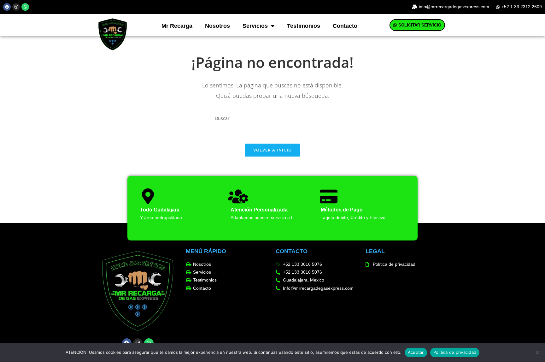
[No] (537, 352)
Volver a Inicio (272, 150)
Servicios (255, 26)
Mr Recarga (176, 26)
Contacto (345, 26)
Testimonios (303, 26)
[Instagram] (16, 7)
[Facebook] (7, 7)
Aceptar (416, 352)
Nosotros (217, 26)
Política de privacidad (455, 352)
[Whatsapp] (25, 7)
